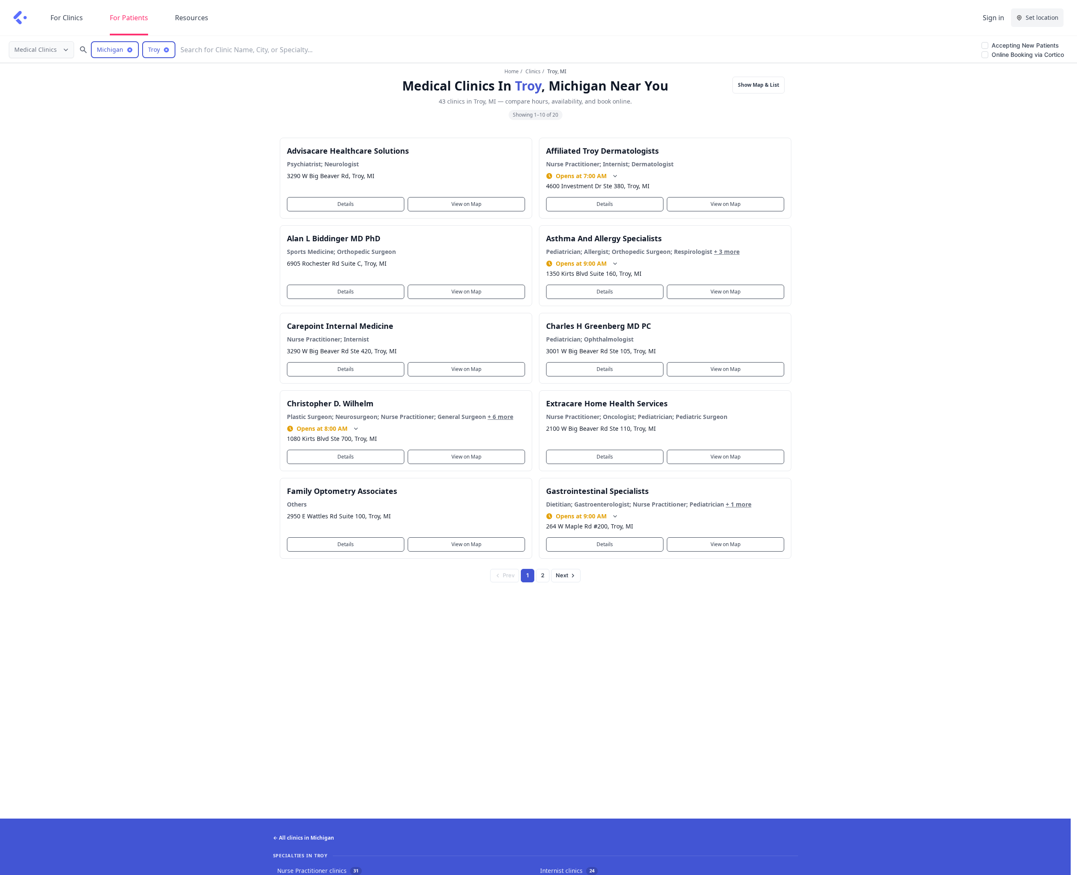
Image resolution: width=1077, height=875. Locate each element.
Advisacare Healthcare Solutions (348, 151)
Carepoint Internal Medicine (340, 326)
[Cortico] (20, 17)
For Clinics (66, 17)
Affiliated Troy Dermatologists (602, 151)
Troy (528, 85)
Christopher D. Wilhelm (330, 403)
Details (345, 204)
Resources (191, 17)
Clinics (533, 71)
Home (511, 71)
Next (562, 575)
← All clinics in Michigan (303, 837)
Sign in (993, 17)
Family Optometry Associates (342, 491)
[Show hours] (615, 176)
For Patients (129, 17)
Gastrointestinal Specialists (597, 491)
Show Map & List (758, 84)
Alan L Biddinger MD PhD (333, 238)
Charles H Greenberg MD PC (598, 326)
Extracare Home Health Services (607, 403)
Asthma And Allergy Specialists (604, 238)
